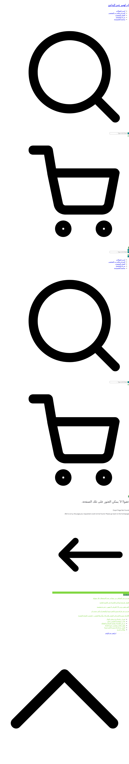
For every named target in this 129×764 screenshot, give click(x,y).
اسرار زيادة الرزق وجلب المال (116, 619)
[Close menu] (128, 256)
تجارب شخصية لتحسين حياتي (116, 621)
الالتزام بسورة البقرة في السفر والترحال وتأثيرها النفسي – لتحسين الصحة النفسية (103, 616)
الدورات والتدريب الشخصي (116, 13)
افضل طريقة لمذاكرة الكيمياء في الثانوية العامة (114, 603)
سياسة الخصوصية (119, 19)
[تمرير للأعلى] (64, 763)
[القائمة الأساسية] (128, 250)
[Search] (128, 133)
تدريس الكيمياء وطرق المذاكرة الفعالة (113, 623)
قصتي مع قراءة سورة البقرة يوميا (114, 628)
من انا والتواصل (120, 17)
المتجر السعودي (120, 15)
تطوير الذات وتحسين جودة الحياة (115, 625)
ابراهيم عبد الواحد (118, 5)
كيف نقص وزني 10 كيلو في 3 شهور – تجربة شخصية (113, 607)
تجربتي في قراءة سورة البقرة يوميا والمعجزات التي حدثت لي (110, 611)
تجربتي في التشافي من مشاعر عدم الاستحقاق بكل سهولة (111, 598)
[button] (128, 254)
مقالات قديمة (121, 630)
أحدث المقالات (120, 11)
